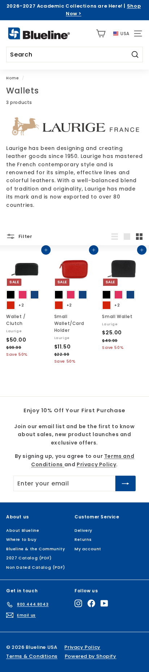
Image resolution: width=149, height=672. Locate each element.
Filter (25, 236)
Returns (82, 539)
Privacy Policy (96, 464)
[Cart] (100, 33)
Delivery (83, 530)
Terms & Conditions (32, 656)
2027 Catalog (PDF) (29, 558)
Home (12, 78)
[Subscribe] (125, 484)
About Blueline (22, 530)
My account (87, 549)
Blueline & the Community (35, 549)
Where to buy (21, 539)
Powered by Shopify (90, 656)
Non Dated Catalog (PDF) (35, 567)
